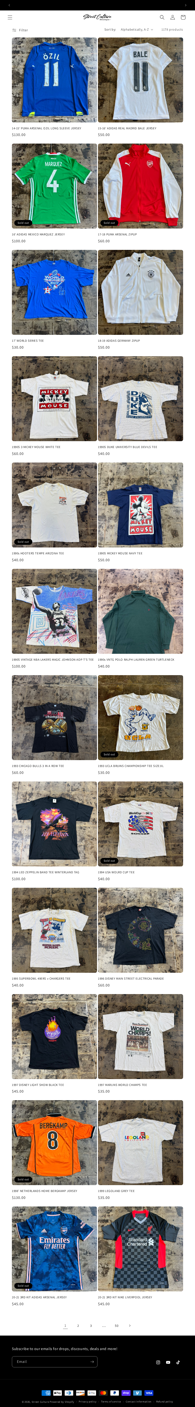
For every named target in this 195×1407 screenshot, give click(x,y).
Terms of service (111, 1401)
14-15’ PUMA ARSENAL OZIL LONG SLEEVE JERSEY (46, 128)
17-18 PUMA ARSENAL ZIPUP (117, 234)
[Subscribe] (92, 1361)
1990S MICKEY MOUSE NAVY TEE (120, 553)
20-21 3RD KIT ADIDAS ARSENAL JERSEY (39, 1297)
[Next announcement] (185, 5)
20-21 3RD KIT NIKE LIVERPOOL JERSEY (125, 1297)
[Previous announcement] (9, 5)
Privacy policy (87, 1401)
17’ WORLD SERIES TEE (28, 341)
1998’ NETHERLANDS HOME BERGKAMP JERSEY (44, 1191)
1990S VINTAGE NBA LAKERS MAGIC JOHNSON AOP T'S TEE (53, 660)
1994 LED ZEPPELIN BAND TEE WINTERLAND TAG (45, 872)
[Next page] (129, 1325)
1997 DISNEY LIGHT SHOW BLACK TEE (38, 1085)
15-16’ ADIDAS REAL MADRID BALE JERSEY (127, 128)
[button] (10, 17)
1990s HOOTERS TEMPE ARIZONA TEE (38, 553)
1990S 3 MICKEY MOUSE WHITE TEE (36, 447)
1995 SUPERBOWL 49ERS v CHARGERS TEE (41, 979)
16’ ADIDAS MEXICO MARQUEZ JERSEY (38, 234)
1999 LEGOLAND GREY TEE (116, 1191)
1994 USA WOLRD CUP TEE (116, 872)
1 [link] (65, 1325)
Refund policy (164, 1401)
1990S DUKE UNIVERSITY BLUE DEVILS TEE (127, 447)
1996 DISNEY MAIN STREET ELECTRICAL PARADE (131, 979)
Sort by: (110, 29)
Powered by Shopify (62, 1401)
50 (116, 1325)
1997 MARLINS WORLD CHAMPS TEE (122, 1085)
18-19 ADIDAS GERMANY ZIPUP (119, 341)
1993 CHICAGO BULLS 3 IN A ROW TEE (38, 766)
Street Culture (40, 1401)
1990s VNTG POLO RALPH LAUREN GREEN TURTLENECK (136, 660)
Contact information (138, 1401)
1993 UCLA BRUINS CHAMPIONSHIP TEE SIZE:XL (131, 766)
